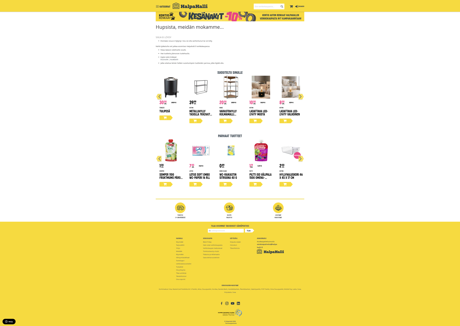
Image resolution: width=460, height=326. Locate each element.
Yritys (178, 248)
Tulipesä (164, 111)
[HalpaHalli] (190, 6)
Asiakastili (174, 59)
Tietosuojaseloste (231, 323)
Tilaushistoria (234, 248)
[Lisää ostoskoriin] (165, 117)
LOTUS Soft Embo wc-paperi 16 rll (199, 176)
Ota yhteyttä (180, 270)
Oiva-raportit (180, 279)
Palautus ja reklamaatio (211, 254)
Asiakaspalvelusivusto (265, 241)
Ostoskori (233, 245)
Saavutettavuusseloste (211, 257)
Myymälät (179, 242)
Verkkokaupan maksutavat (212, 248)
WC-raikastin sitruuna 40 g (228, 176)
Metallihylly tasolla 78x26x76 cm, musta (200, 114)
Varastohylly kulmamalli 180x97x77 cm (228, 114)
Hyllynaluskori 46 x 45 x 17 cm (291, 176)
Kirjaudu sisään (235, 242)
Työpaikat (179, 267)
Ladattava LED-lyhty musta (258, 112)
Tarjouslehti (180, 245)
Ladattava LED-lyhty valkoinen (289, 112)
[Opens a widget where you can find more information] (9, 322)
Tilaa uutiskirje (181, 273)
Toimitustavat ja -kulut (211, 251)
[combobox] (269, 6)
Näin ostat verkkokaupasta (212, 245)
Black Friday (207, 242)
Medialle (179, 251)
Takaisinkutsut (181, 276)
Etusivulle (164, 59)
